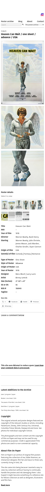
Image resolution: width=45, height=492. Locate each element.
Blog (20, 21)
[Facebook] (38, 14)
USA (17, 250)
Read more (5, 485)
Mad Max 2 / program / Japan (10, 406)
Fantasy (27, 253)
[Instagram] (42, 14)
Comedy (19, 253)
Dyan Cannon (35, 246)
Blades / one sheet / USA (8, 398)
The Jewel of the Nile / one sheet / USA (13, 402)
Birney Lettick (21, 277)
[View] (4, 204)
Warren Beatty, (22, 240)
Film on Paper (5, 8)
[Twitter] (34, 14)
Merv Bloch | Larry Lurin (26, 274)
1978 (17, 233)
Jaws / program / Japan (8, 394)
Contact (40, 21)
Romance (36, 253)
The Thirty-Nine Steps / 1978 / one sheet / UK (14, 410)
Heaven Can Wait (23, 226)
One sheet (20, 259)
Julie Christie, (34, 240)
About (29, 21)
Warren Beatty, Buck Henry (27, 237)
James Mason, (22, 243)
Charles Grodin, (23, 246)
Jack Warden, (33, 243)
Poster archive (7, 21)
